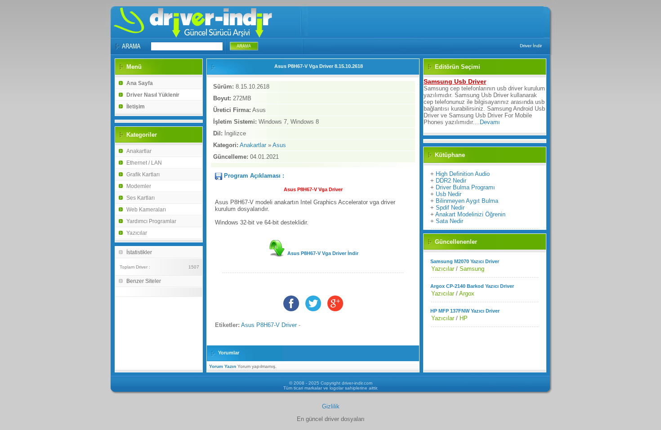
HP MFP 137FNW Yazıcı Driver (465, 311)
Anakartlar (139, 151)
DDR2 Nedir (451, 180)
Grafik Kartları (143, 174)
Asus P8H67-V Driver (269, 325)
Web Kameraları (146, 209)
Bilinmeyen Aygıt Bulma (467, 200)
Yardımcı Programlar (151, 221)
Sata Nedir (449, 221)
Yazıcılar (136, 233)
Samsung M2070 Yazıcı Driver (464, 261)
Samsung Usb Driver (455, 81)
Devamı (490, 122)
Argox (466, 293)
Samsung (472, 268)
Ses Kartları (140, 198)
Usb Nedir (448, 194)
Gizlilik (330, 406)
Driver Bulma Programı (465, 187)
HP (464, 318)
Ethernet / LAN (144, 163)
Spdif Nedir (450, 207)
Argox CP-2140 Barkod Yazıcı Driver (472, 286)
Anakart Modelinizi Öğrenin (470, 214)
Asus (279, 145)
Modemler (138, 186)
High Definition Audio (463, 173)
